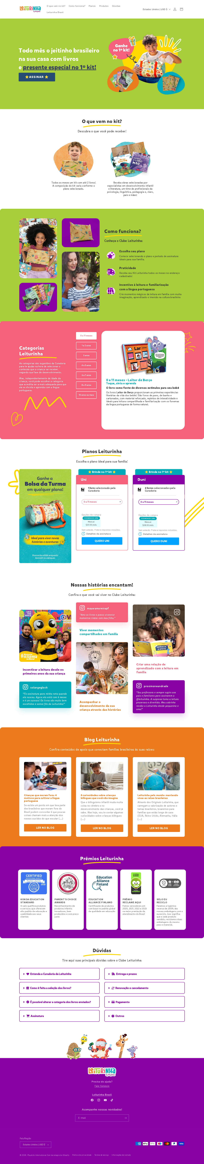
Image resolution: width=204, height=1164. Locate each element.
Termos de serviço (101, 1155)
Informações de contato (121, 1155)
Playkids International (36, 1155)
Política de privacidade (81, 1155)
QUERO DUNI (159, 541)
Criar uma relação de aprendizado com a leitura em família (157, 668)
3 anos (86, 355)
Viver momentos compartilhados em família (99, 632)
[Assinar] (125, 1118)
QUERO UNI (102, 541)
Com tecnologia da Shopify (58, 1155)
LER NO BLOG (45, 828)
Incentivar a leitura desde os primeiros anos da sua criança (44, 672)
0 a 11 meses (86, 335)
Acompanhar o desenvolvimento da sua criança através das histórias (100, 706)
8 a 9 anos (86, 385)
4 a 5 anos (86, 365)
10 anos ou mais (86, 395)
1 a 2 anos (86, 345)
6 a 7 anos (86, 375)
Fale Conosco (102, 1086)
